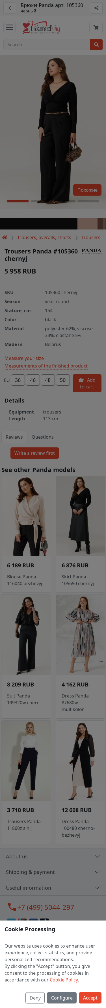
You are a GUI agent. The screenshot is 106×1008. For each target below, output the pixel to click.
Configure (62, 998)
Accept (90, 998)
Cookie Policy (64, 980)
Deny (35, 998)
